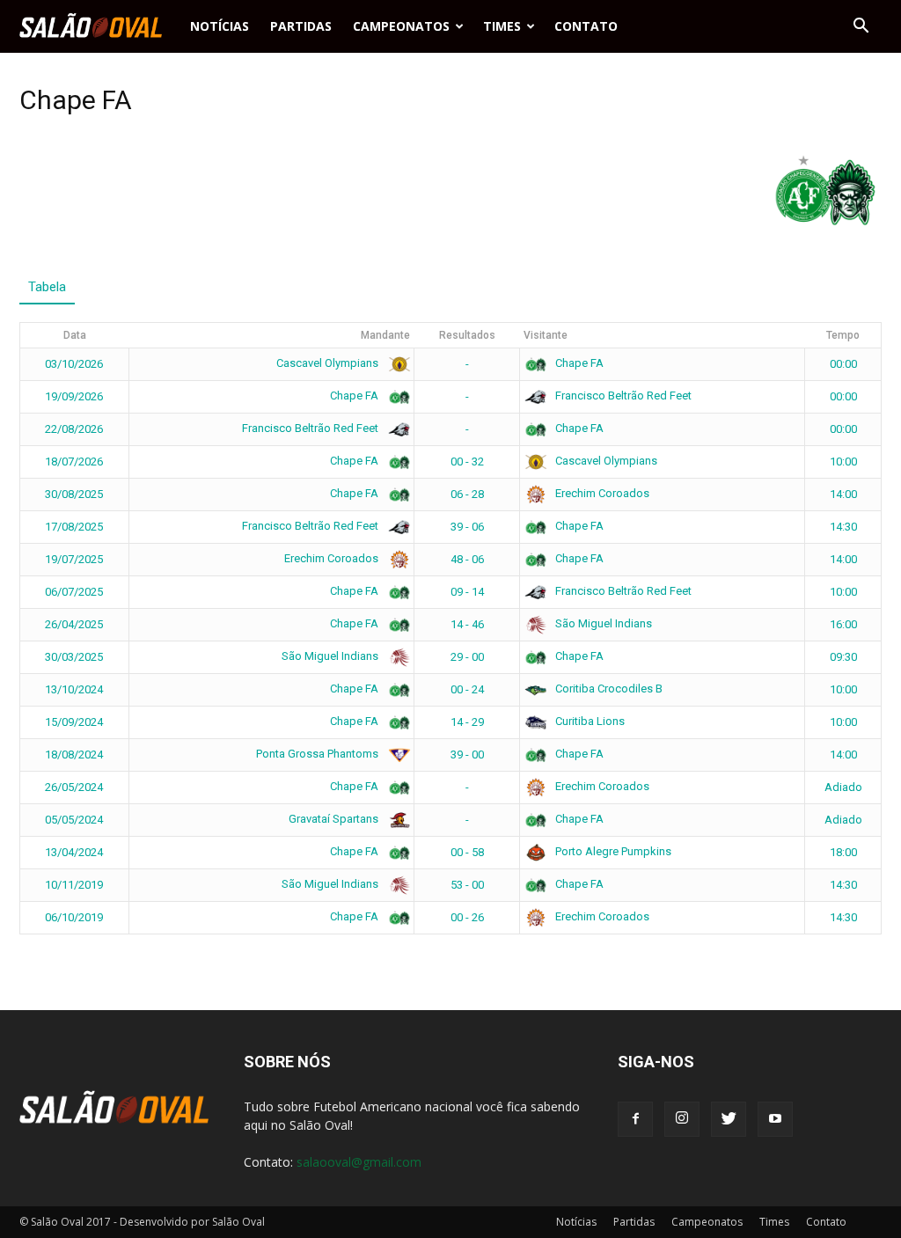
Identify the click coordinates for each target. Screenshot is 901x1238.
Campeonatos (401, 26)
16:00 (843, 624)
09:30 (843, 656)
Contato (586, 26)
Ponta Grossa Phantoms (318, 753)
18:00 (843, 852)
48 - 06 (467, 559)
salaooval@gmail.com (359, 1162)
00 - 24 (467, 689)
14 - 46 (467, 624)
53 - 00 (467, 884)
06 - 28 (467, 494)
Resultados (467, 335)
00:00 (843, 363)
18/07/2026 (74, 461)
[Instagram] (682, 1119)
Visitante (546, 335)
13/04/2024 (74, 852)
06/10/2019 (74, 917)
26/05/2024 (74, 787)
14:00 (843, 494)
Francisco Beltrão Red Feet (622, 395)
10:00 (843, 461)
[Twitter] (728, 1119)
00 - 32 (467, 461)
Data (74, 335)
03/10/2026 (74, 363)
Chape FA (578, 363)
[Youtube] (775, 1119)
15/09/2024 (74, 722)
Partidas (301, 26)
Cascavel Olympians (328, 363)
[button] (860, 26)
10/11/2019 (74, 884)
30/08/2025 (74, 494)
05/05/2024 (74, 819)
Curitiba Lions (589, 721)
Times (502, 26)
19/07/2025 (74, 559)
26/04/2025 (74, 624)
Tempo (843, 335)
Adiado (843, 787)
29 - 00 (467, 656)
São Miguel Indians (602, 623)
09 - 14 (467, 591)
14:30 (843, 526)
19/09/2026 (74, 396)
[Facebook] (635, 1119)
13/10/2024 (74, 689)
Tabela (47, 287)
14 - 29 (467, 722)
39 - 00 (467, 754)
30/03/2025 (74, 656)
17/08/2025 (74, 526)
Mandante (385, 335)
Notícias (219, 26)
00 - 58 (467, 852)
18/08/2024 (74, 754)
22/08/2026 (74, 429)
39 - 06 (467, 526)
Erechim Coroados (601, 493)
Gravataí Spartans (335, 818)
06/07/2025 (74, 591)
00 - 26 (467, 917)
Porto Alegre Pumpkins (612, 851)
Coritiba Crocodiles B (608, 688)
